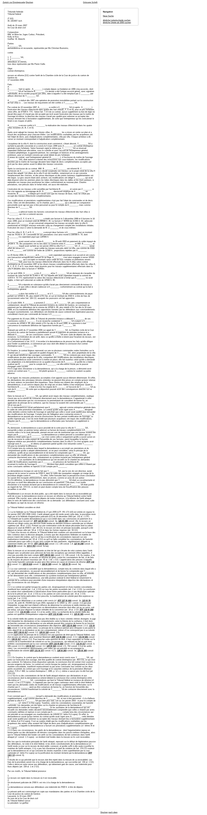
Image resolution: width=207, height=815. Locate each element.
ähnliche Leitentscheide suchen (116, 20)
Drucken (29, 2)
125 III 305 (78, 614)
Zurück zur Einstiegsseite (14, 2)
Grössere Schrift (90, 2)
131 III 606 (25, 612)
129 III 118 (43, 632)
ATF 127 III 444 (64, 600)
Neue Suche (108, 16)
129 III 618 (27, 564)
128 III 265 (62, 650)
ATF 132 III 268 (86, 610)
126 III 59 (12, 546)
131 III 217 (81, 644)
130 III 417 (16, 639)
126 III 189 (46, 564)
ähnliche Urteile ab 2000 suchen (117, 22)
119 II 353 (31, 546)
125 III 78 (66, 564)
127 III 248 (78, 544)
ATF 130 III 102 (41, 544)
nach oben (112, 812)
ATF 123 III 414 (40, 521)
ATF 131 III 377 (37, 650)
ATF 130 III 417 (21, 632)
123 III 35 (86, 600)
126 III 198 (63, 521)
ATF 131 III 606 (55, 614)
